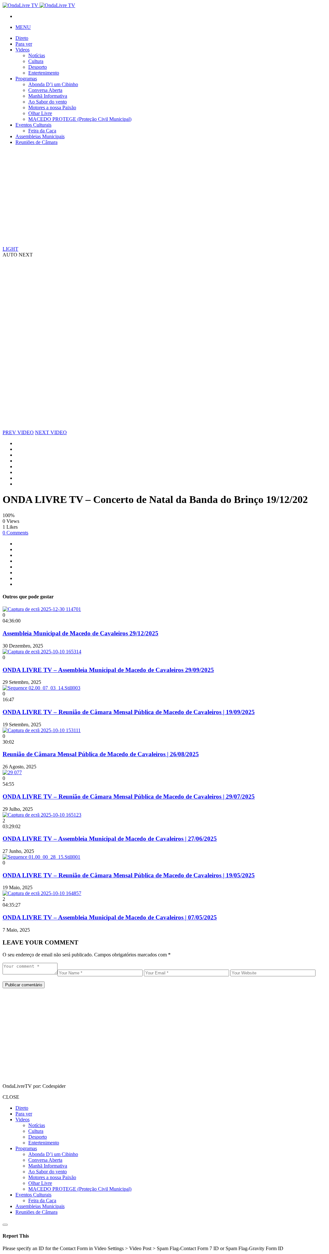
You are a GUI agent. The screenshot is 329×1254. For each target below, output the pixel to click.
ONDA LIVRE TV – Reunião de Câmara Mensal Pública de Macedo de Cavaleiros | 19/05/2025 (129, 875)
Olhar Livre (40, 113)
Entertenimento (43, 73)
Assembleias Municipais (40, 136)
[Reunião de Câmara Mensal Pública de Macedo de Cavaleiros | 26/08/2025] (42, 730)
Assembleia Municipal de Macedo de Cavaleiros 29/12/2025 (80, 633)
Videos (22, 49)
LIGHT (10, 249)
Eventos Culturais (33, 125)
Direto (21, 38)
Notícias (36, 55)
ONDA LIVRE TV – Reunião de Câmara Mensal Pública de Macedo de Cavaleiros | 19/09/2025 (129, 712)
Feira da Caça (42, 130)
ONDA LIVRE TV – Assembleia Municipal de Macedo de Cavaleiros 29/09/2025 (108, 670)
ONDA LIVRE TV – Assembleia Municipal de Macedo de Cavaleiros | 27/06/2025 (110, 838)
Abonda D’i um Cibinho (53, 84)
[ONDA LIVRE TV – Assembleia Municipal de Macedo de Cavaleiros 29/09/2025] (42, 651)
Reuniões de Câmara (36, 142)
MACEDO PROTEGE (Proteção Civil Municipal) (79, 119)
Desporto (37, 67)
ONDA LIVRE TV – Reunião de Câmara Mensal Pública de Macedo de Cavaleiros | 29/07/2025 (129, 796)
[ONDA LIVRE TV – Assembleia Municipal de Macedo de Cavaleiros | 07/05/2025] (42, 893)
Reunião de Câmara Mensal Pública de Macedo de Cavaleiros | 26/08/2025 (101, 754)
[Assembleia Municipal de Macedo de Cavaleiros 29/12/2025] (42, 609)
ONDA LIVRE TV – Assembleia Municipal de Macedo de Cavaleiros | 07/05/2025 (110, 917)
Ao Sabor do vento (47, 101)
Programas (26, 78)
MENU (23, 27)
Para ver (23, 44)
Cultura (35, 61)
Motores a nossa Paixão (52, 107)
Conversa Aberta (45, 90)
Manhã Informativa (47, 96)
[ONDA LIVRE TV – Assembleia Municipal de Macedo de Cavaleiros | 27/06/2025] (42, 815)
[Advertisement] (164, 195)
